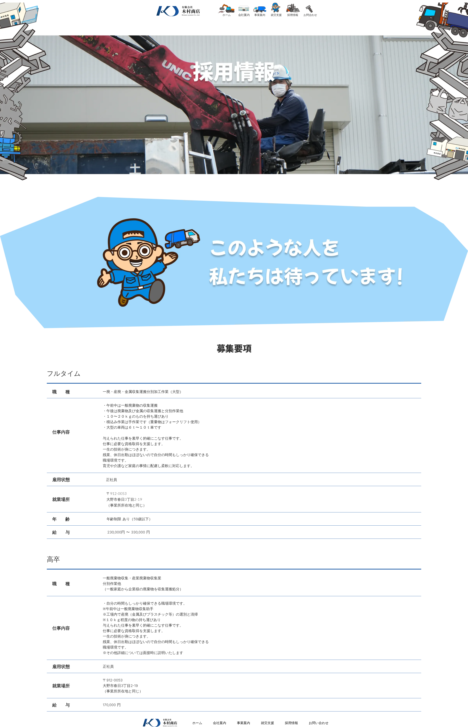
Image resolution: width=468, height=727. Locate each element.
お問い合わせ (319, 723)
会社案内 (219, 723)
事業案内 (243, 723)
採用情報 (291, 723)
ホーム (197, 723)
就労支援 (267, 723)
